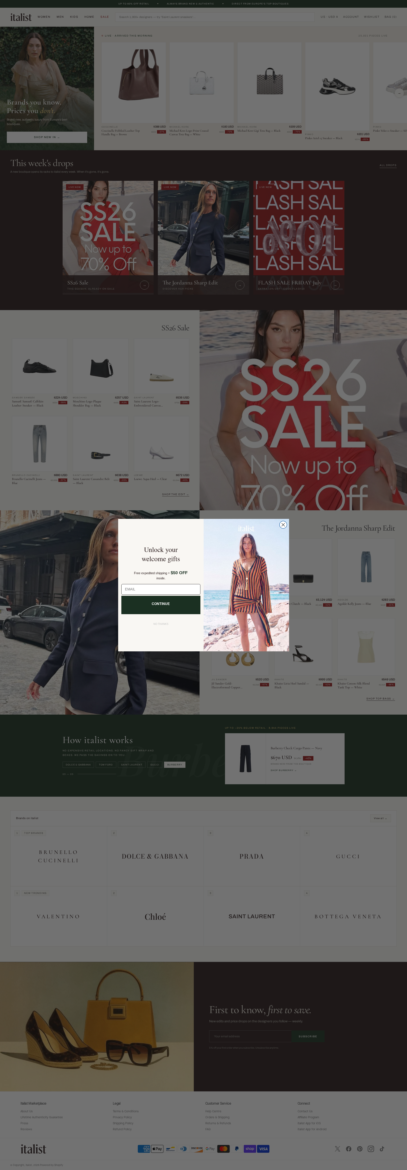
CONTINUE (161, 604)
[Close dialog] (283, 524)
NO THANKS (160, 624)
